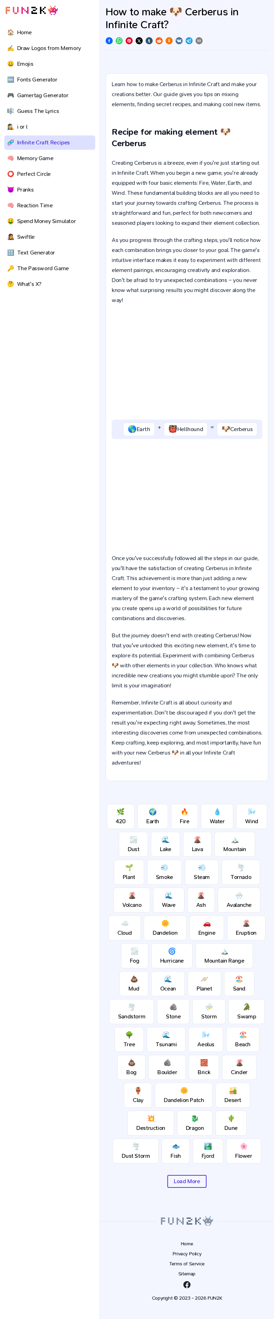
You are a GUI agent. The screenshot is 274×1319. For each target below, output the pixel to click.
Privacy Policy (187, 1254)
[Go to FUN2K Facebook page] (187, 1284)
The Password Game (38, 268)
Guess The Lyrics (33, 111)
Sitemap (187, 1274)
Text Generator (31, 252)
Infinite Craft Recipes (38, 142)
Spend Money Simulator (41, 221)
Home (19, 32)
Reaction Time (29, 205)
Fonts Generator (32, 79)
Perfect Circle (29, 174)
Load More (187, 1181)
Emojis (20, 63)
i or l (17, 126)
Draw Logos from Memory (44, 48)
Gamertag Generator (37, 95)
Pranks (20, 189)
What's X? (24, 284)
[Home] (32, 10)
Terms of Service (187, 1264)
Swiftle (21, 236)
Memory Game (30, 158)
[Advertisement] (187, 362)
